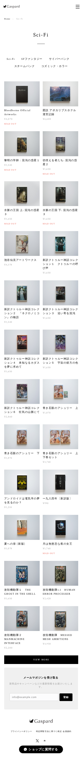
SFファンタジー (31, 59)
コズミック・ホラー (54, 66)
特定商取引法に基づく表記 (49, 731)
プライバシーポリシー (21, 731)
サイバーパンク (59, 59)
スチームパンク (24, 66)
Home (7, 19)
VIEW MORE (41, 659)
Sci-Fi (11, 59)
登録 (66, 697)
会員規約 (67, 731)
